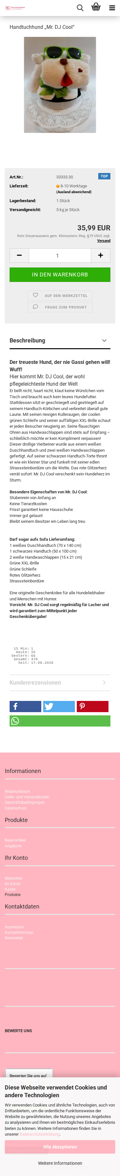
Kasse (10, 889)
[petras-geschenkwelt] (13, 8)
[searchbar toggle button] (80, 8)
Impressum (14, 927)
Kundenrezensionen (35, 682)
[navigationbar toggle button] (112, 8)
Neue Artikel (15, 840)
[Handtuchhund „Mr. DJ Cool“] (60, 84)
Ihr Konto (13, 884)
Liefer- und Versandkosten (27, 797)
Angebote (13, 846)
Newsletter (14, 938)
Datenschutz (16, 808)
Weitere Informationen (60, 1163)
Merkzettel (13, 878)
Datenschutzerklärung (40, 1134)
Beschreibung (27, 340)
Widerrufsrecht (17, 791)
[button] (19, 255)
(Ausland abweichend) (74, 192)
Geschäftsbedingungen (25, 802)
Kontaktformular (19, 932)
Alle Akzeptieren (60, 1146)
